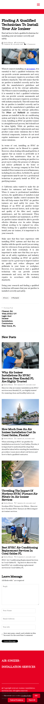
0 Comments (30, 44)
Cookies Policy (26, 696)
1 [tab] (20, 60)
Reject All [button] (32, 700)
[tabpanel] (20, 56)
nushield (16, 298)
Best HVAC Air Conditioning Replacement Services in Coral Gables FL (20, 550)
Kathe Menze (8, 42)
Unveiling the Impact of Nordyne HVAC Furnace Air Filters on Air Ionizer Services (20, 495)
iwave (6, 298)
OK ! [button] (36, 696)
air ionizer (31, 69)
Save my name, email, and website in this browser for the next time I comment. (20, 634)
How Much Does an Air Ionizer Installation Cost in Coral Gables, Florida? (19, 432)
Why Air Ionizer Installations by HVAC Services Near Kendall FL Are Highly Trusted (18, 376)
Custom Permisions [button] (16, 700)
